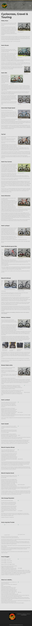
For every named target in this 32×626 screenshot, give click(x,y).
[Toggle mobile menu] (30, 5)
